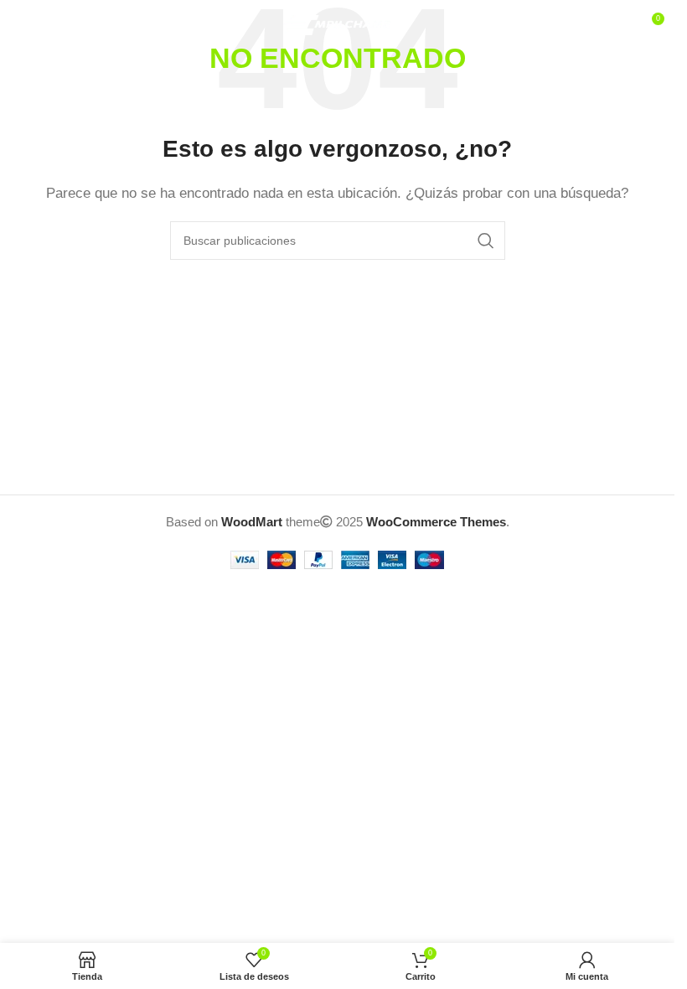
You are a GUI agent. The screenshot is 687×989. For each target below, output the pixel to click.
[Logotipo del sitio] (337, 24)
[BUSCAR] (486, 240)
